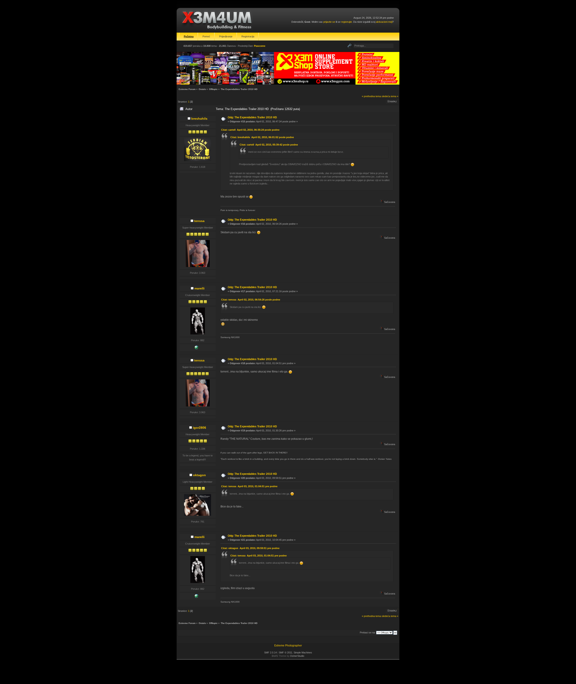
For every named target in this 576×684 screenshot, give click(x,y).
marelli (199, 288)
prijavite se (329, 21)
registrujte (346, 21)
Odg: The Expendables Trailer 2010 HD (252, 117)
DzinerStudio (297, 656)
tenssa (199, 221)
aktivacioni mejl (384, 21)
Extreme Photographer (288, 645)
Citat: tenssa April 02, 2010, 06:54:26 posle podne (250, 299)
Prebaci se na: (368, 632)
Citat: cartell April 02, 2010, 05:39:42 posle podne (269, 144)
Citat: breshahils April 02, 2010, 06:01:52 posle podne (262, 137)
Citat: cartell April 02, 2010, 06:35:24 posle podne (250, 129)
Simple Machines (303, 652)
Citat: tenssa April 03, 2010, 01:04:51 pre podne (249, 486)
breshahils (199, 118)
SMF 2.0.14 (270, 652)
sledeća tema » (390, 96)
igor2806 (199, 427)
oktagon (199, 475)
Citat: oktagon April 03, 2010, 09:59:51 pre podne (250, 548)
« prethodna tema (371, 96)
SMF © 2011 (285, 652)
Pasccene (259, 46)
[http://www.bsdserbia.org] (196, 348)
